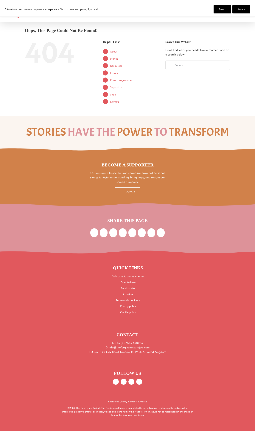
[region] (127, 8)
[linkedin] (139, 382)
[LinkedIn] (123, 232)
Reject (222, 9)
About (113, 51)
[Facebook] (94, 232)
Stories (114, 59)
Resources (116, 66)
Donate (114, 101)
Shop (113, 94)
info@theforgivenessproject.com (129, 347)
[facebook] (116, 382)
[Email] (151, 232)
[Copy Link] (161, 232)
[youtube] (131, 382)
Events (114, 73)
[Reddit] (113, 232)
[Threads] (142, 232)
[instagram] (124, 382)
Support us (116, 87)
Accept (241, 9)
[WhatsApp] (132, 232)
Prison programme (121, 80)
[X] (103, 232)
